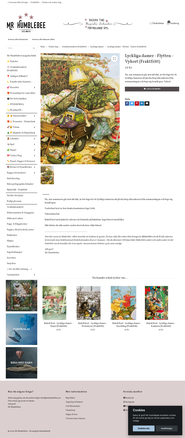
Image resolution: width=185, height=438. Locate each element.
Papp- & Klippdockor (17, 226)
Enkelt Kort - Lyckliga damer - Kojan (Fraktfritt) (58, 327)
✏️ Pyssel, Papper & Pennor (20, 164)
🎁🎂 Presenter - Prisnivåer (20, 124)
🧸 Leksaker (13, 141)
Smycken (11, 266)
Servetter (11, 260)
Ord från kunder (73, 409)
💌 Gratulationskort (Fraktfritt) (17, 71)
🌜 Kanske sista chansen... (19, 84)
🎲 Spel (10, 147)
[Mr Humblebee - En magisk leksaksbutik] (28, 25)
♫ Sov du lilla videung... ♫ (19, 271)
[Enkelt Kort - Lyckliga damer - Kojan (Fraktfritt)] (59, 306)
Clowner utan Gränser (75, 421)
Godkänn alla (144, 428)
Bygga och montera (16, 175)
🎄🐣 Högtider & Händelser (20, 135)
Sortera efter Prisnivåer (18, 42)
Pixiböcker (12, 238)
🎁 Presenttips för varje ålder (21, 95)
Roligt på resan (14, 204)
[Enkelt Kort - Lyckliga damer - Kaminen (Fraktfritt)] (161, 306)
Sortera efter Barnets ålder (43, 42)
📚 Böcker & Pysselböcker (19, 169)
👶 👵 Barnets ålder (16, 118)
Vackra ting (53, 49)
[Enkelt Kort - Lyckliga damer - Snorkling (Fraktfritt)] (127, 306)
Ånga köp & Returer (74, 404)
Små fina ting (13, 181)
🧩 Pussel (11, 152)
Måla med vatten (15, 221)
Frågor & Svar (71, 417)
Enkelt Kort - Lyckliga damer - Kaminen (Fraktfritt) (161, 327)
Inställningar (166, 428)
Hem (42, 49)
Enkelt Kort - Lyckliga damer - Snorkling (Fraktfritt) (126, 327)
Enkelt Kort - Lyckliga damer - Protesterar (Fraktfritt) (92, 327)
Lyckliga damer (97, 49)
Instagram (129, 404)
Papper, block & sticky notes (20, 232)
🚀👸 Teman (13, 129)
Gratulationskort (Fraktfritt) (74, 49)
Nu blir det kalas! (15, 198)
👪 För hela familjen (17, 101)
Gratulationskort (15, 209)
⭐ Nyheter (12, 64)
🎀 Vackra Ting (14, 158)
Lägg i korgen (153, 91)
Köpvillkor (70, 400)
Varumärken (13, 277)
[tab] (46, 195)
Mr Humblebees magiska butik (21, 58)
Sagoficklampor (14, 254)
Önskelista (70, 413)
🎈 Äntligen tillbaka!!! (17, 78)
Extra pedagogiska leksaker (20, 186)
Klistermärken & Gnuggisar (20, 215)
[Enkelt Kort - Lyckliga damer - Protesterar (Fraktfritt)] (93, 306)
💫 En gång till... (15, 112)
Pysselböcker (13, 249)
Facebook (129, 400)
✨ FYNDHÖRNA (15, 107)
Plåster (10, 243)
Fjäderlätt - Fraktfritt (17, 192)
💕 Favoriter (13, 90)
